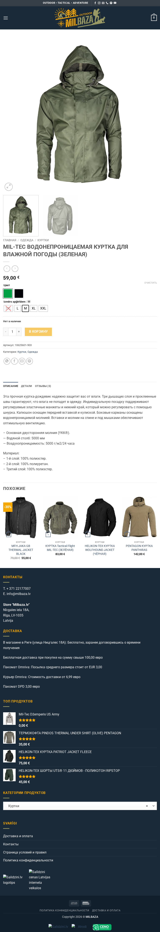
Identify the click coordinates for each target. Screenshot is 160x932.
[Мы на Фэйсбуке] (95, 3)
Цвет (7, 285)
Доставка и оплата (18, 836)
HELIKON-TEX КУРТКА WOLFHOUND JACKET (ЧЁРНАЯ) (100, 549)
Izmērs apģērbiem (14, 301)
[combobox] (80, 806)
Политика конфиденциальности (28, 860)
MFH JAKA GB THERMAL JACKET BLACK (21, 549)
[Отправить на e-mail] (103, 3)
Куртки (43, 240)
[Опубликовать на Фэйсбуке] (14, 361)
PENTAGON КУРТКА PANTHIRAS (139, 548)
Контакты (11, 844)
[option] (7, 293)
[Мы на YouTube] (115, 3)
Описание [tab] (10, 386)
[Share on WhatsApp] (7, 361)
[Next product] (7, 268)
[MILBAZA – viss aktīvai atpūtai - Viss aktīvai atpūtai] (80, 17)
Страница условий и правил (24, 852)
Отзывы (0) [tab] (43, 386)
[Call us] (107, 3)
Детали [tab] (26, 386)
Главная (9, 240)
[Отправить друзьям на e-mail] (22, 361)
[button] (5, 18)
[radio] (8, 308)
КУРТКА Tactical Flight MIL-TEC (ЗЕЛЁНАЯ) (60, 548)
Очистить (150, 283)
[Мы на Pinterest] (111, 3)
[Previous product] (15, 268)
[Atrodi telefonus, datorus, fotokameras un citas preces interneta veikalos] (80, 927)
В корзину (38, 331)
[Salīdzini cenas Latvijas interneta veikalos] (41, 880)
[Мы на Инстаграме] (99, 3)
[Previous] (11, 114)
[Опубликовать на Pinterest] (29, 361)
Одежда (26, 240)
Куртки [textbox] (77, 806)
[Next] (148, 114)
